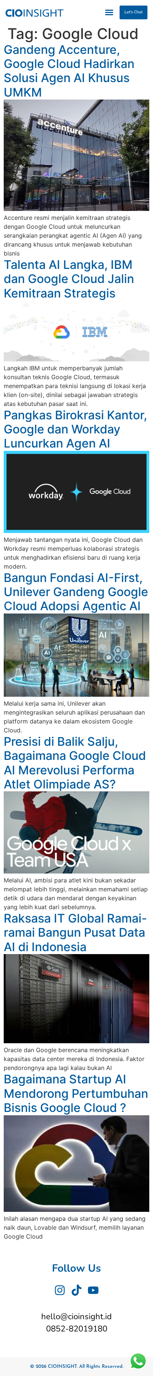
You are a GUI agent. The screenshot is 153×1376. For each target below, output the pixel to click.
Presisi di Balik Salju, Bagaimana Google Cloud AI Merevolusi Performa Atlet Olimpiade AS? (75, 762)
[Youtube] (93, 1290)
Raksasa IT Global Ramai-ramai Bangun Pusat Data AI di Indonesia (75, 932)
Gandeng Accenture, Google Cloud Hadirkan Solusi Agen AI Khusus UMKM (69, 71)
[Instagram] (59, 1290)
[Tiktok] (76, 1290)
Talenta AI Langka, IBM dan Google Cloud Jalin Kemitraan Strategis (69, 278)
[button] (109, 12)
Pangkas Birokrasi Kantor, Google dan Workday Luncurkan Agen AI (75, 429)
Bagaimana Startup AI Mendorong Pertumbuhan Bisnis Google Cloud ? (76, 1093)
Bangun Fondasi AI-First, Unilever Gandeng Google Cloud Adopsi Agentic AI (76, 592)
